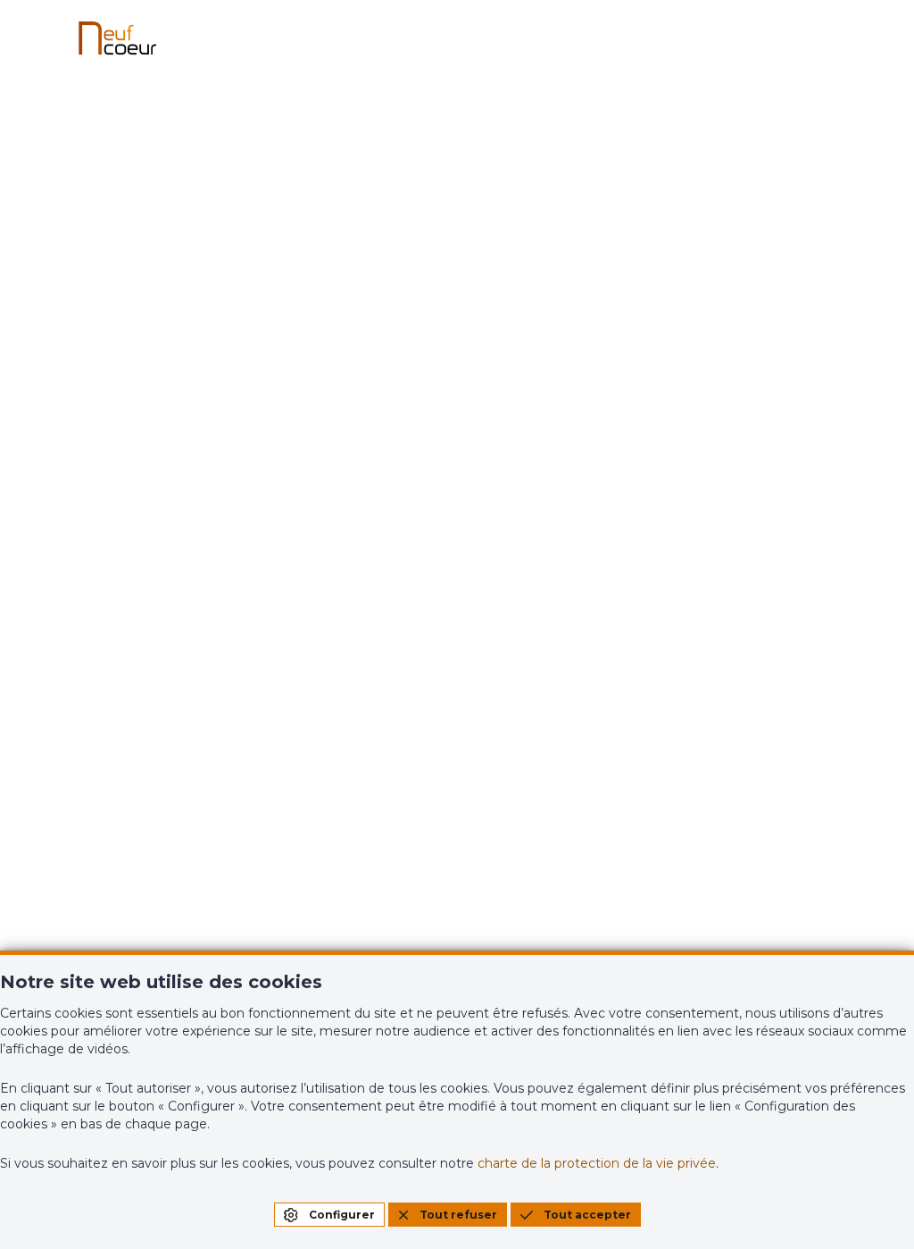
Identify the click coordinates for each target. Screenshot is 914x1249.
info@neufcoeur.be (126, 917)
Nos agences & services (545, 630)
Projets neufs (323, 623)
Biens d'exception (339, 666)
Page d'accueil (457, 483)
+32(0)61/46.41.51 (116, 891)
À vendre (89, 666)
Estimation (749, 623)
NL (875, 548)
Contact (521, 680)
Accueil (83, 623)
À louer (82, 708)
